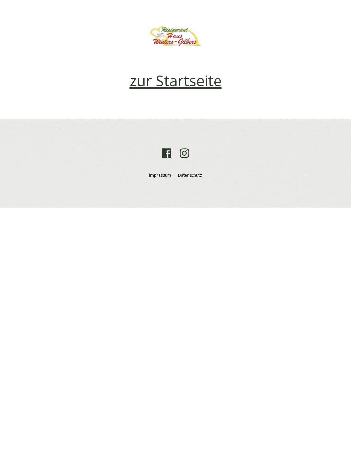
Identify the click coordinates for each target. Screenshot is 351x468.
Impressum (160, 175)
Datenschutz (190, 175)
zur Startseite (176, 81)
